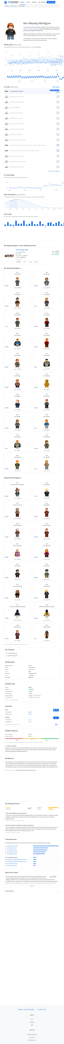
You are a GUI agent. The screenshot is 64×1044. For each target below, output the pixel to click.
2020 (19, 253)
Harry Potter (14, 6)
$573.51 (57, 252)
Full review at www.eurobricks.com (13, 832)
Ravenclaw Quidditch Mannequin (17, 859)
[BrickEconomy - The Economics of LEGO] (11, 2)
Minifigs (7, 6)
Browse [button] (22, 2)
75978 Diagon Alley (31, 29)
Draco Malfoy (12, 852)
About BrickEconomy (32, 1034)
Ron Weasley (12, 848)
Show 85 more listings (54, 171)
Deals (32, 1025)
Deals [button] (28, 2)
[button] (28, 177)
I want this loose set (12, 655)
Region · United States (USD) (27, 1009)
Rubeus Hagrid (12, 846)
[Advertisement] (33, 13)
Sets (32, 1019)
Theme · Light (42, 1009)
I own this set (49, 259)
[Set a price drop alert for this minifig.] (57, 725)
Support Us (33, 1040)
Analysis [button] (34, 2)
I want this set (49, 262)
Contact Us (32, 1037)
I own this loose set (12, 653)
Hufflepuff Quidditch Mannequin (16, 861)
